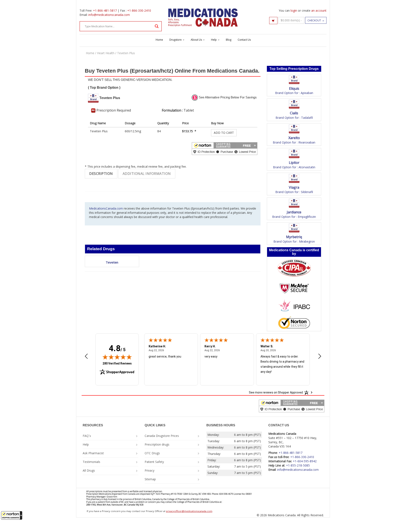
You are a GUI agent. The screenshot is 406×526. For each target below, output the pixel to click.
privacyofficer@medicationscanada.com (189, 511)
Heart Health (105, 53)
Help (214, 39)
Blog (228, 39)
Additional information (147, 173)
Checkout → (315, 20)
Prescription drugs (157, 444)
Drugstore (175, 39)
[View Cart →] (273, 20)
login (294, 10)
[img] (117, 357)
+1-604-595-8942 (305, 461)
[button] (11, 515)
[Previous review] (86, 356)
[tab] (101, 173)
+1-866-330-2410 (139, 10)
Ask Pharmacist (93, 453)
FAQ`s (87, 436)
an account (318, 10)
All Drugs (89, 470)
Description (101, 173)
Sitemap (150, 479)
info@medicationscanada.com (109, 15)
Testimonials (91, 462)
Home (159, 39)
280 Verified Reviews (117, 363)
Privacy (149, 470)
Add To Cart (224, 133)
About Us (197, 39)
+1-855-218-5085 (298, 465)
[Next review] (319, 356)
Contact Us (244, 39)
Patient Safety (154, 462)
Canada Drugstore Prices (162, 436)
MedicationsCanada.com (106, 208)
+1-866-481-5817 (105, 10)
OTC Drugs (152, 453)
